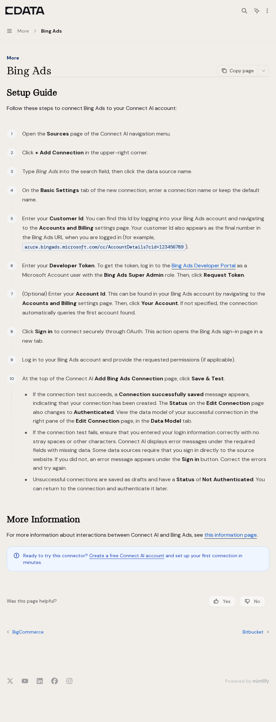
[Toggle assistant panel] (257, 11)
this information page (230, 534)
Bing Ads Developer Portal (204, 265)
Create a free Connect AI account (126, 556)
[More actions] (267, 10)
